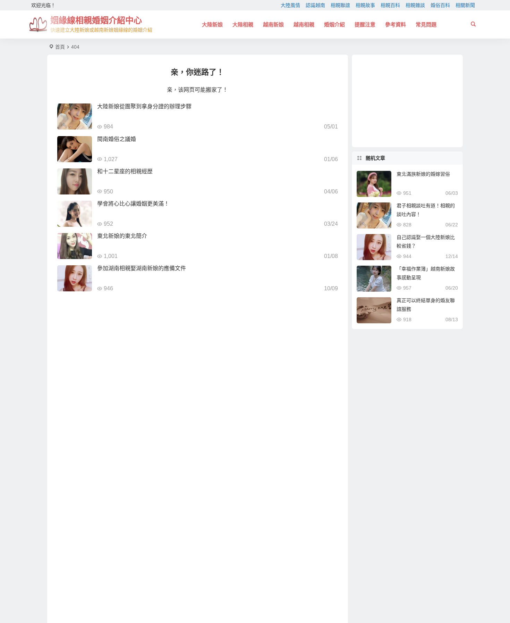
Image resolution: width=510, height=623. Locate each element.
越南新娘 (273, 24)
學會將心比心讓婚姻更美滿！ (133, 204)
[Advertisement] (407, 101)
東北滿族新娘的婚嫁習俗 (423, 174)
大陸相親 (242, 24)
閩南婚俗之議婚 (116, 139)
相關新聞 (465, 5)
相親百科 (390, 5)
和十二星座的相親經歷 (125, 171)
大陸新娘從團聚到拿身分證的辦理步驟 (144, 106)
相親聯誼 (340, 5)
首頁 (60, 47)
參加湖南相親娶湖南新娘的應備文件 (141, 268)
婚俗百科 (440, 5)
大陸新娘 (212, 24)
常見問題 (426, 24)
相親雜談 (415, 5)
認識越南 (315, 5)
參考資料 (395, 24)
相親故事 (365, 5)
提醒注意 (365, 24)
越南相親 (304, 24)
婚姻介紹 (334, 24)
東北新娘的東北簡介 (122, 236)
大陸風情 (290, 5)
